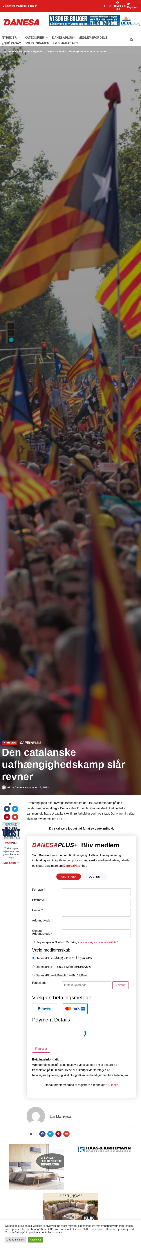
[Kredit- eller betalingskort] (75, 1009)
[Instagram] (110, 6)
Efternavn (39, 900)
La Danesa (9, 51)
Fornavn (38, 889)
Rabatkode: (39, 982)
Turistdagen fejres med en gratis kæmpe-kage (11, 852)
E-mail (37, 910)
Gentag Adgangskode (42, 932)
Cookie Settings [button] (15, 1239)
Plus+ (72, 865)
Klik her (113, 1084)
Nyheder (24, 51)
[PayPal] (44, 1009)
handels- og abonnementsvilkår (97, 942)
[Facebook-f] (104, 6)
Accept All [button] (35, 1239)
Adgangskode (42, 920)
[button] (11, 38)
